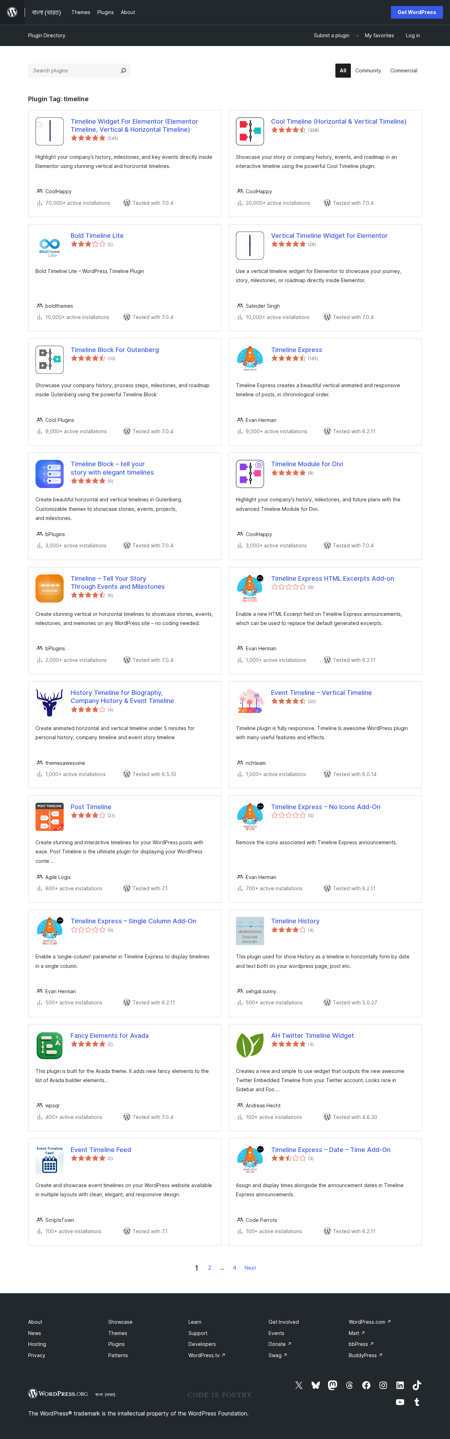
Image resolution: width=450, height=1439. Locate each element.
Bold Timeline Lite (97, 235)
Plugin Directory (46, 35)
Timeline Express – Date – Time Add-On (331, 1149)
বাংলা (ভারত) (105, 1394)
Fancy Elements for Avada (110, 1035)
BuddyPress (366, 1355)
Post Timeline (91, 806)
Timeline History (295, 921)
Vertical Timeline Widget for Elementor (329, 235)
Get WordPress (417, 12)
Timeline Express (296, 349)
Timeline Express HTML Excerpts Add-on (332, 578)
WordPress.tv (207, 1355)
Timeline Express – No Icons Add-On (325, 806)
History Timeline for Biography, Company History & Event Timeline (122, 696)
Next (250, 1268)
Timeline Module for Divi (307, 464)
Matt (357, 1333)
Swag (278, 1355)
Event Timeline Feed (101, 1149)
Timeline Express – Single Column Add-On (133, 921)
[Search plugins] (123, 71)
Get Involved (284, 1322)
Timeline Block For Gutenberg (115, 349)
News (34, 1333)
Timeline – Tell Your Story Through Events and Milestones (118, 582)
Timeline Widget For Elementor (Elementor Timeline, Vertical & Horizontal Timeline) (134, 125)
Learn (194, 1322)
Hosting (37, 1344)
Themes (117, 1333)
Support (197, 1333)
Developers (202, 1344)
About (35, 1322)
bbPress (361, 1344)
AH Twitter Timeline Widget (312, 1035)
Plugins (116, 1344)
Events (276, 1333)
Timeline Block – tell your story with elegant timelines (112, 468)
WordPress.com (370, 1322)
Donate (280, 1344)
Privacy (36, 1355)
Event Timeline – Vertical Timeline (321, 692)
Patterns (118, 1355)
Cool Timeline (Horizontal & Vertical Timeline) (339, 121)
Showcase (120, 1322)
